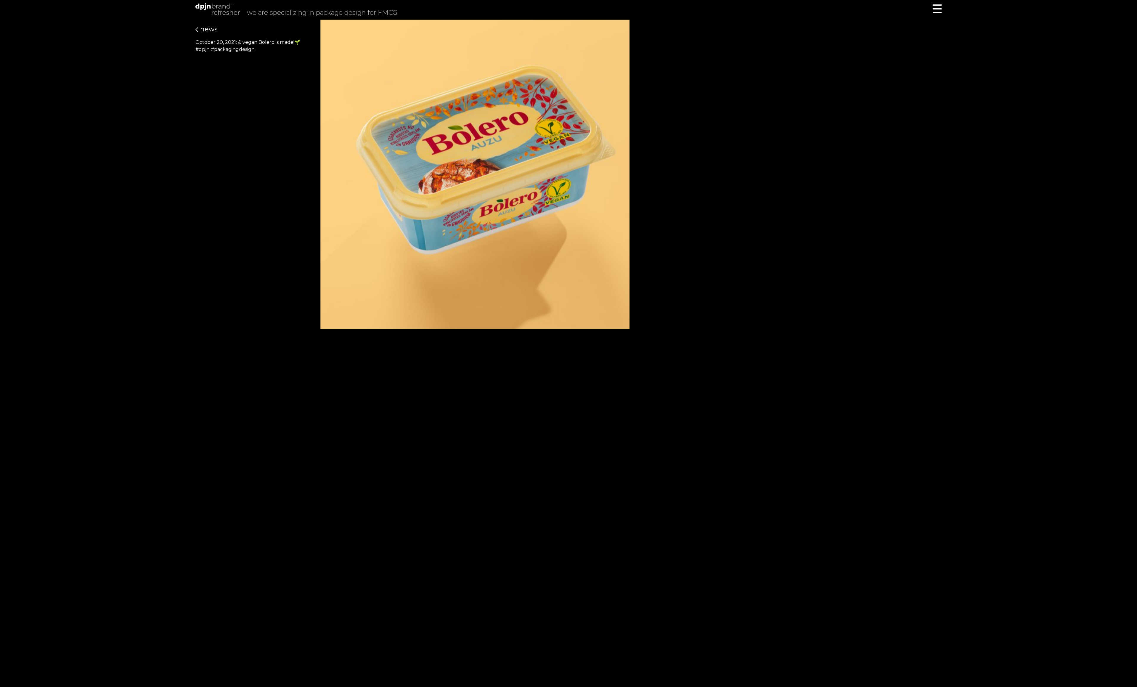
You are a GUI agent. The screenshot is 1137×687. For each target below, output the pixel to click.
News (208, 29)
